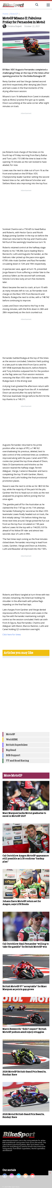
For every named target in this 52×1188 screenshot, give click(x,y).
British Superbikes (17, 745)
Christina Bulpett (14, 26)
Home (5, 13)
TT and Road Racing (17, 761)
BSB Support (13, 755)
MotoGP (14, 13)
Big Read (11, 750)
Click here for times (12, 634)
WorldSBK (12, 739)
